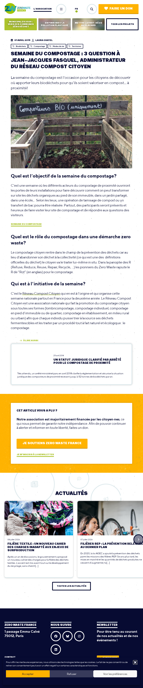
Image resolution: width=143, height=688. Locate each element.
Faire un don (121, 8)
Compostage (39, 46)
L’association (43, 9)
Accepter (28, 673)
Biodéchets (21, 46)
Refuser (71, 673)
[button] (135, 662)
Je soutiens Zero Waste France (52, 443)
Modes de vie (58, 46)
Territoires (76, 46)
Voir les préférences (115, 673)
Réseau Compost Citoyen (41, 293)
